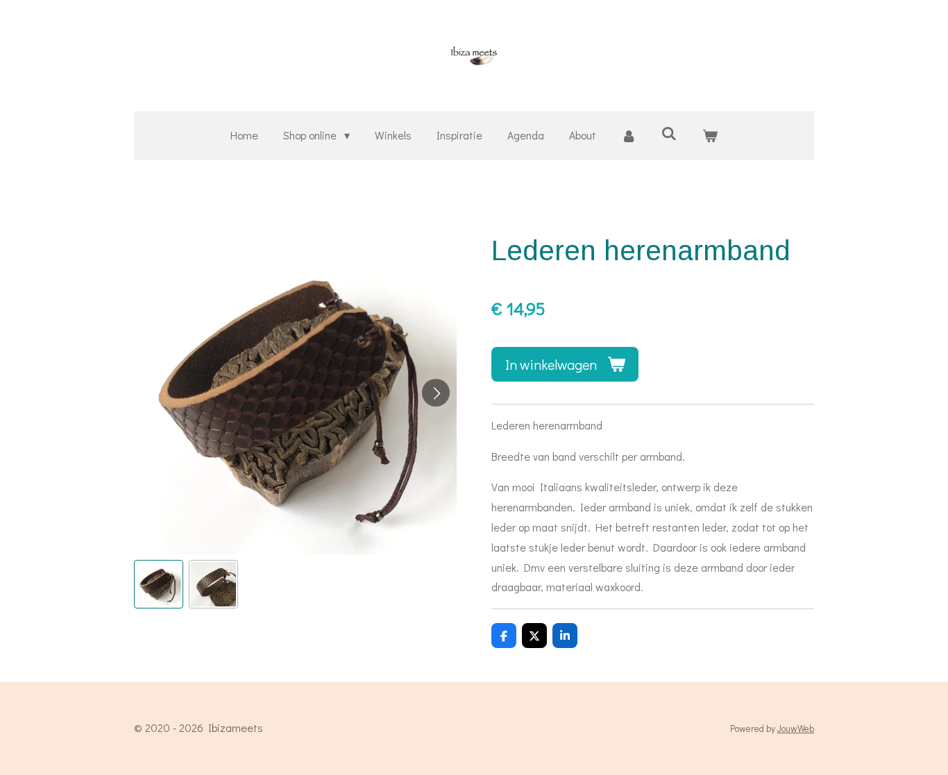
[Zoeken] (669, 133)
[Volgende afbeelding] (436, 393)
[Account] (628, 135)
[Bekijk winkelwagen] (709, 135)
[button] (158, 584)
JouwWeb (795, 728)
